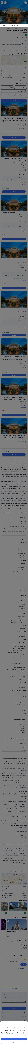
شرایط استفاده (12, 1033)
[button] (14, 522)
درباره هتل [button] (14, 25)
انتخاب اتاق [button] (19, 25)
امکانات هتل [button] (9, 25)
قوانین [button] (4, 25)
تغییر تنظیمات (14, 1042)
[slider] (14, 1021)
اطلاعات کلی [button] (25, 25)
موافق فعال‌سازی (14, 1039)
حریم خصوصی (18, 1033)
